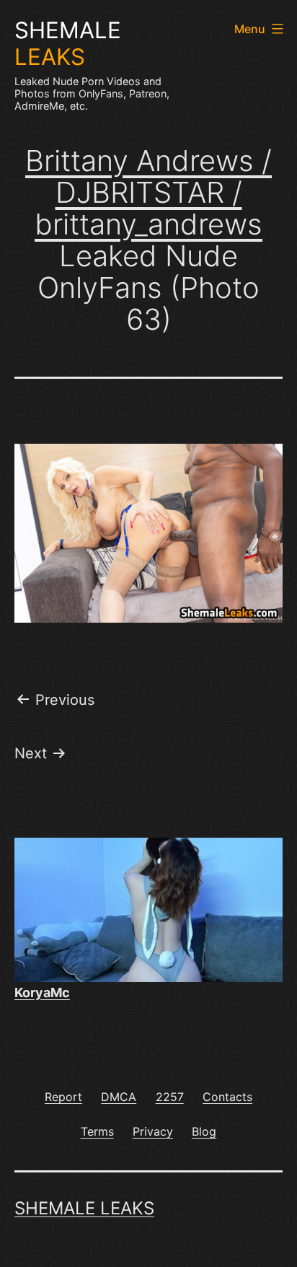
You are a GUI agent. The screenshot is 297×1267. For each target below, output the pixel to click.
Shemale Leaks (84, 1208)
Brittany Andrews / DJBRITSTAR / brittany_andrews (148, 192)
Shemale (67, 44)
